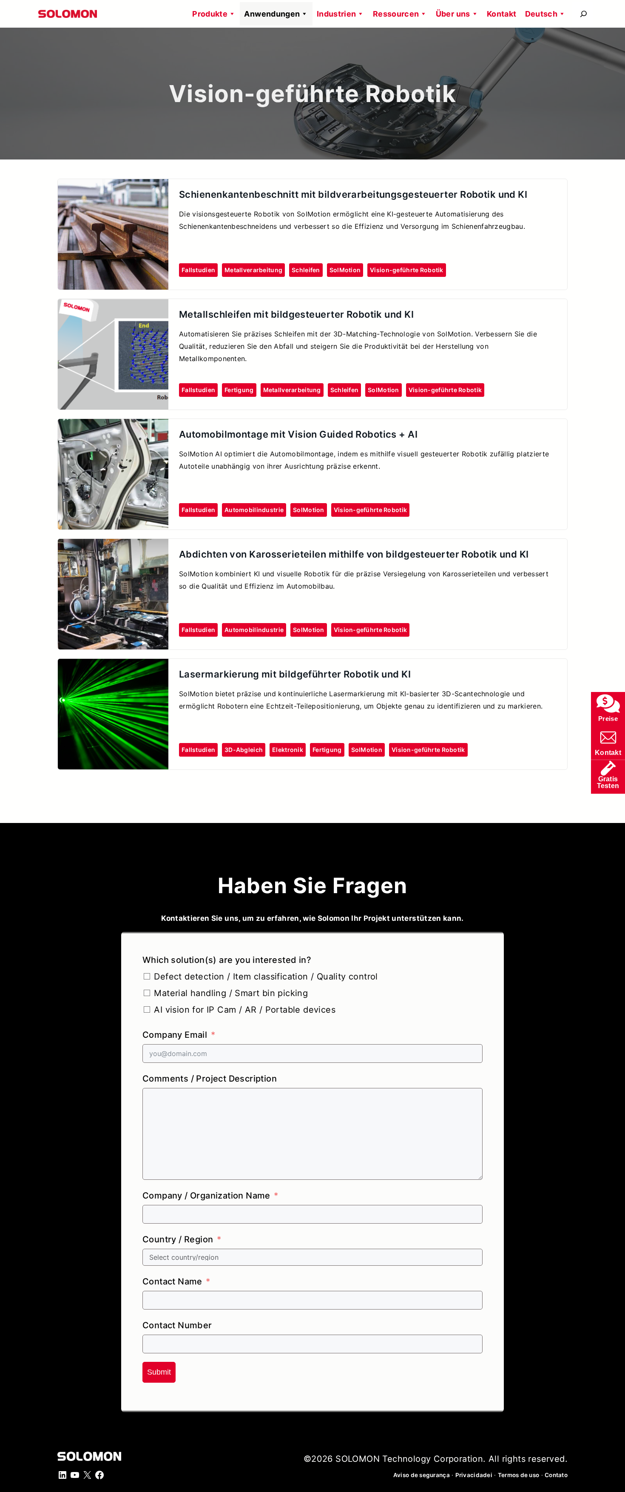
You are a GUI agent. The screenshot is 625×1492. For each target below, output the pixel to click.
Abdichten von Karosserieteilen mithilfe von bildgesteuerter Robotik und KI (354, 554)
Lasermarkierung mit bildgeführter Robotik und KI (295, 674)
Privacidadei (473, 1475)
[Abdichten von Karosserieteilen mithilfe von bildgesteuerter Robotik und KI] (113, 546)
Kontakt (502, 13)
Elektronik (287, 749)
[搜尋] (583, 14)
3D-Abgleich (243, 749)
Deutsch (541, 13)
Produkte (209, 13)
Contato (556, 1475)
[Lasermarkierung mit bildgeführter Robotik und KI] (113, 666)
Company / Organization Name (206, 1195)
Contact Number (177, 1325)
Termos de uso (519, 1475)
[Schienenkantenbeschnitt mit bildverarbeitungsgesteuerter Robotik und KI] (113, 186)
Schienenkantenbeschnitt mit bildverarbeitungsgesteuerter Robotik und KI (353, 194)
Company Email (174, 1035)
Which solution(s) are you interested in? (226, 960)
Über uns (453, 13)
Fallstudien (198, 269)
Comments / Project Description (209, 1078)
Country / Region (177, 1239)
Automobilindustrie (254, 509)
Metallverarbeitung (253, 269)
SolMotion (345, 269)
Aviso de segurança (421, 1475)
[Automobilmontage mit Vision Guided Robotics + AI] (113, 426)
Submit (159, 1372)
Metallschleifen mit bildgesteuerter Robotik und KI (296, 314)
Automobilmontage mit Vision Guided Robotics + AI (298, 434)
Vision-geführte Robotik (406, 269)
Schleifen (306, 269)
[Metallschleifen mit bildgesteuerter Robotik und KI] (113, 306)
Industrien (336, 13)
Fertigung (239, 389)
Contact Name (172, 1281)
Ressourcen (396, 13)
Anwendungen (272, 13)
